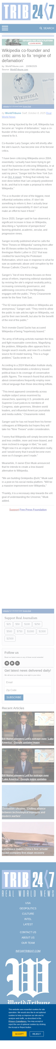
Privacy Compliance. (18, 1021)
